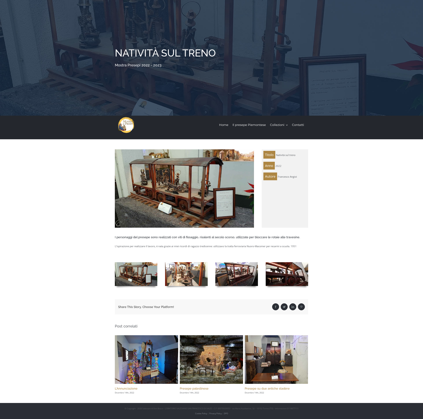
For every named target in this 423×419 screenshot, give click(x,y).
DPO (226, 413)
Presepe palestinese (129, 388)
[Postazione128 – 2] (236, 263)
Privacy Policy (215, 413)
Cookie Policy (201, 413)
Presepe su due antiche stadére (202, 388)
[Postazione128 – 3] (287, 263)
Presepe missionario (259, 388)
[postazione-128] (136, 263)
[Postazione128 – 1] (186, 263)
